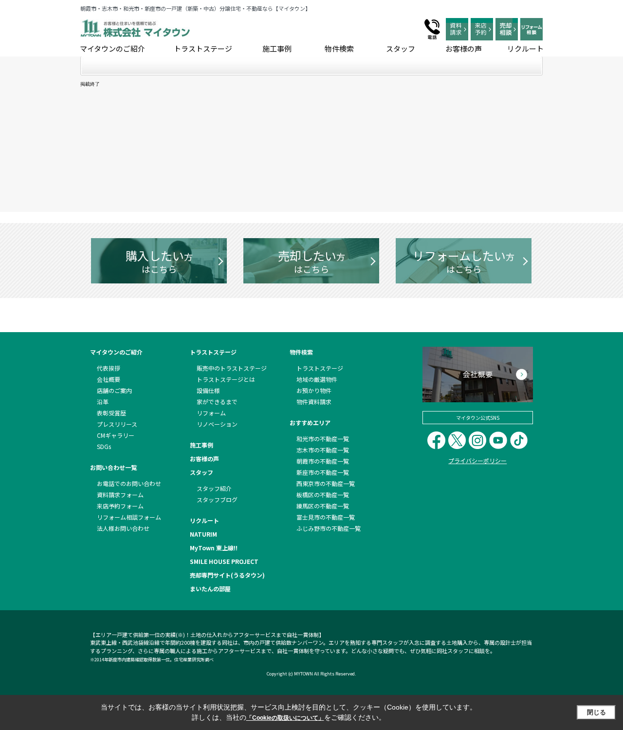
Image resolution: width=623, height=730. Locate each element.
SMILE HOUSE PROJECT (224, 561)
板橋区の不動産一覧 (322, 494)
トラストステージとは (226, 379)
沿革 (103, 401)
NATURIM (203, 534)
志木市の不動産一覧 (322, 450)
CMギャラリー (115, 435)
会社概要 (108, 379)
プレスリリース (117, 424)
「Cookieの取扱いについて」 (285, 717)
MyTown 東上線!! (214, 547)
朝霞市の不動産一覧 (322, 461)
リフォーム (211, 413)
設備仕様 (208, 390)
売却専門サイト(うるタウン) (227, 575)
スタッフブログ (217, 499)
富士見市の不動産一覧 (325, 517)
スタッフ (400, 48)
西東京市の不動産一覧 (325, 483)
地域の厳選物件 (316, 379)
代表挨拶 (108, 368)
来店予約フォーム (120, 506)
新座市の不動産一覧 (322, 472)
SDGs (104, 446)
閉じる (596, 712)
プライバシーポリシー (477, 460)
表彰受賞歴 (111, 413)
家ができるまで (217, 401)
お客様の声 (463, 48)
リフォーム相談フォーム (129, 517)
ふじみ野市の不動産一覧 (328, 528)
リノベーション (217, 424)
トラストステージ (203, 48)
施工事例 (277, 48)
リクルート (525, 48)
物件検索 (339, 48)
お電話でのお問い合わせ (129, 483)
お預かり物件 (313, 390)
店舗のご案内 (114, 390)
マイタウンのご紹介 (112, 48)
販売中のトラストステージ (232, 368)
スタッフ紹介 (214, 488)
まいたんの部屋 (210, 588)
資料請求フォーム (120, 494)
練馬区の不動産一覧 (322, 506)
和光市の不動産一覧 (322, 438)
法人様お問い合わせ (123, 528)
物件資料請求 (313, 401)
